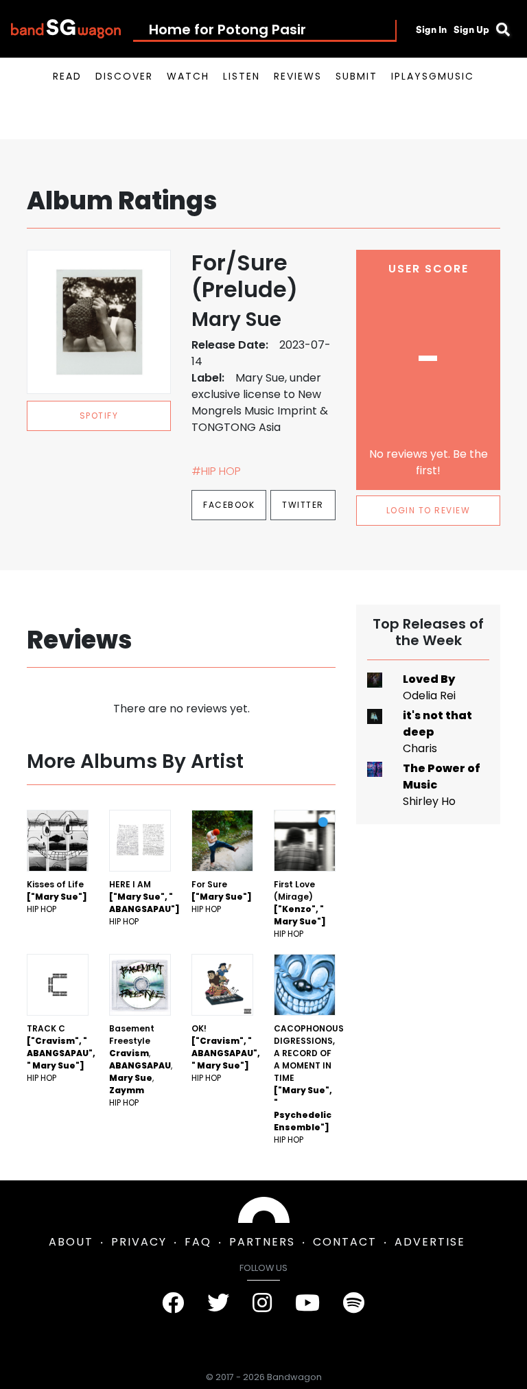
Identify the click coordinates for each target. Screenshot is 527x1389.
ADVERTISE (430, 1242)
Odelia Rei (429, 695)
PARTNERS (262, 1242)
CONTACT (345, 1242)
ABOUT (71, 1242)
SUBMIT (356, 76)
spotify (99, 415)
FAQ (198, 1242)
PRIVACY (139, 1242)
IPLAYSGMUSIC (432, 76)
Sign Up (471, 29)
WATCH (188, 76)
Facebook (229, 505)
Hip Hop (41, 909)
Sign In (431, 29)
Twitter (303, 505)
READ (67, 76)
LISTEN (241, 76)
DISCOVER (124, 76)
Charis (420, 748)
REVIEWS (298, 76)
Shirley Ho (429, 801)
